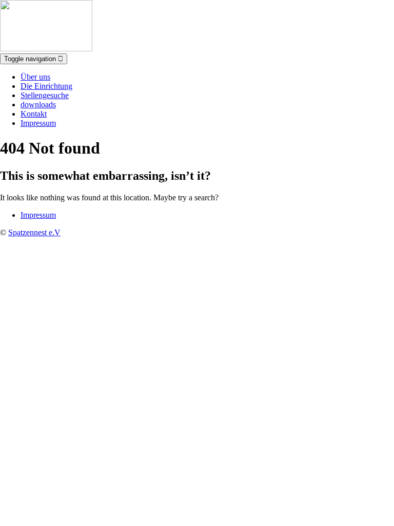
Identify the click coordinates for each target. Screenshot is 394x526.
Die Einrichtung (46, 86)
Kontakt (34, 113)
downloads (38, 104)
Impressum (38, 123)
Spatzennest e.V (34, 232)
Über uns (35, 76)
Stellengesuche (45, 95)
